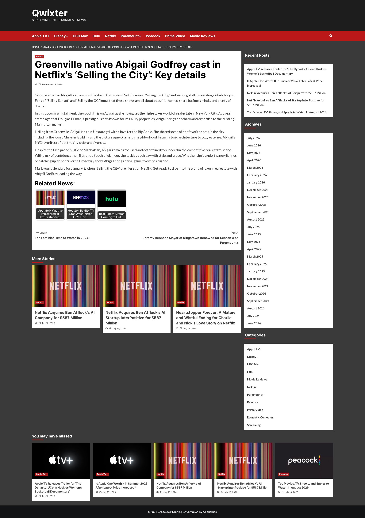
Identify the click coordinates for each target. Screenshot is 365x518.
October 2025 (256, 204)
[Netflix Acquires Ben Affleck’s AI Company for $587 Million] (66, 286)
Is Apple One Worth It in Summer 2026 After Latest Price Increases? (285, 83)
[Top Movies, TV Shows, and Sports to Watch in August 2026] (304, 461)
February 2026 (257, 175)
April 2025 (254, 249)
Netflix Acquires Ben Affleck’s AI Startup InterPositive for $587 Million (135, 317)
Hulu (96, 36)
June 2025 (254, 234)
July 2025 (253, 227)
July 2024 (253, 315)
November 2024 (257, 286)
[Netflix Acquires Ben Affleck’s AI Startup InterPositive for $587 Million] (137, 286)
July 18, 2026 (48, 323)
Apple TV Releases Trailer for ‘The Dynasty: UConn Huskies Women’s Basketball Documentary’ (286, 71)
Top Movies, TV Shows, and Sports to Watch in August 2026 (286, 112)
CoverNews (190, 511)
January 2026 (256, 182)
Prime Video (175, 36)
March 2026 (255, 167)
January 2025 (256, 271)
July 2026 (253, 138)
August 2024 (255, 308)
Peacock (153, 36)
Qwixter (50, 13)
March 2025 (255, 256)
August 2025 (255, 219)
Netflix (110, 36)
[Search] (330, 35)
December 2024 (257, 278)
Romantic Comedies (260, 417)
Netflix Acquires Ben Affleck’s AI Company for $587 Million (286, 93)
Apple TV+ (40, 36)
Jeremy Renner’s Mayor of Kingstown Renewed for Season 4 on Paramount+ (191, 237)
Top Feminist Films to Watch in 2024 (62, 235)
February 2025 (257, 264)
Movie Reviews (202, 36)
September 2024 (258, 301)
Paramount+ (131, 36)
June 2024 (254, 323)
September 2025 (258, 212)
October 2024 (256, 293)
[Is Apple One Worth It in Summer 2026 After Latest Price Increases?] (122, 461)
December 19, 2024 (52, 84)
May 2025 (253, 241)
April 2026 (254, 160)
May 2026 (253, 152)
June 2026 (254, 145)
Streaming (254, 425)
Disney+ (61, 36)
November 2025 (257, 197)
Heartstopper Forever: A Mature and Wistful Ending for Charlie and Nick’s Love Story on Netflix (206, 317)
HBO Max (80, 36)
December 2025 (257, 189)
